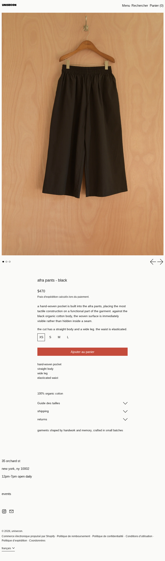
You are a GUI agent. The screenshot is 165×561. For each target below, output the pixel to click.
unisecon (17, 531)
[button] (139, 5)
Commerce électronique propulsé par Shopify (28, 536)
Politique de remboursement (73, 536)
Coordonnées (37, 540)
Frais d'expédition (47, 296)
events (6, 494)
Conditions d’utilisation (139, 536)
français (7, 548)
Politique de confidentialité (107, 536)
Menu (126, 5)
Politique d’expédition (14, 540)
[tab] (3, 262)
